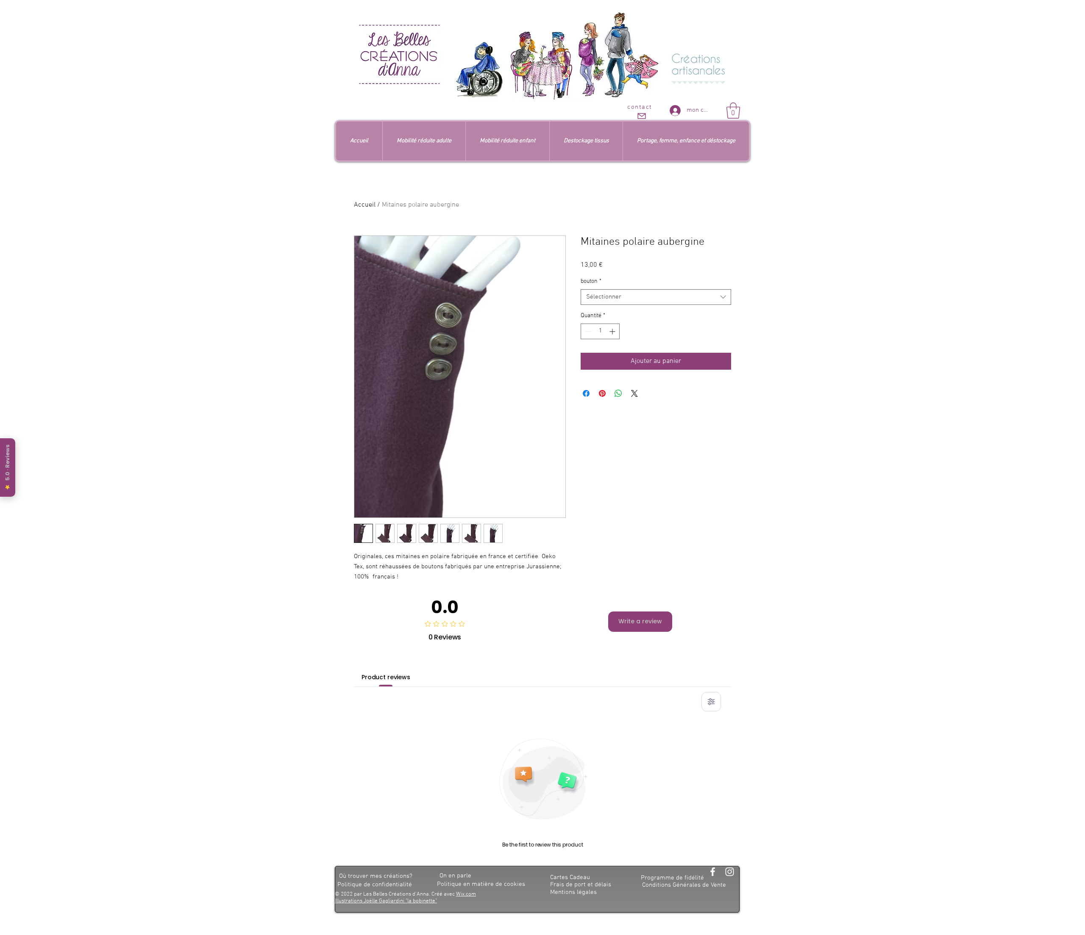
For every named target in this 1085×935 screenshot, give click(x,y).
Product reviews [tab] (386, 677)
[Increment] (613, 331)
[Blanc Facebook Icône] (712, 871)
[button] (733, 110)
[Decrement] (587, 331)
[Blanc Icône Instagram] (729, 871)
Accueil (365, 205)
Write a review (640, 621)
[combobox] (656, 297)
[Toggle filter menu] (711, 701)
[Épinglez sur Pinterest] (602, 393)
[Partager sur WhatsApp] (618, 393)
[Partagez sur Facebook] (586, 393)
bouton (591, 281)
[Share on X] (634, 393)
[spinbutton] (600, 331)
